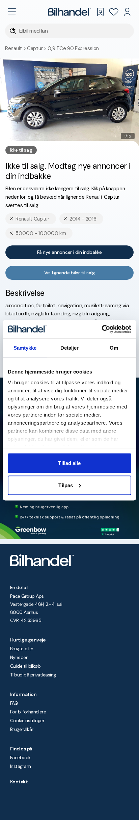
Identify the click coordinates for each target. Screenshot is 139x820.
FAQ (14, 703)
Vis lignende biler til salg (69, 273)
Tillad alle (69, 463)
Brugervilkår (21, 729)
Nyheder (18, 657)
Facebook (20, 757)
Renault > (16, 48)
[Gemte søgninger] (100, 11)
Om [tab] (114, 348)
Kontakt (19, 782)
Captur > (37, 48)
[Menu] (12, 11)
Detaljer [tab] (69, 348)
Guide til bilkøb (25, 666)
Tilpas (65, 485)
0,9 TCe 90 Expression (73, 48)
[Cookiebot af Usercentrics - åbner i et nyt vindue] (101, 329)
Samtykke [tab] (25, 348)
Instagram (20, 766)
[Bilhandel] (69, 12)
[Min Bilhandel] (127, 11)
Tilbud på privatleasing (33, 675)
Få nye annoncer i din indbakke (69, 252)
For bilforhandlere (28, 712)
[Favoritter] (113, 11)
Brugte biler (21, 649)
